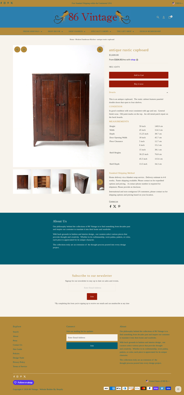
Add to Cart (139, 75)
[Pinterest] (8, 3)
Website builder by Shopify (51, 389)
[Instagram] (4, 3)
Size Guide (17, 349)
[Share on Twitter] (115, 207)
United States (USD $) (158, 381)
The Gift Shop (124, 31)
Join (92, 296)
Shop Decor (54, 31)
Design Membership (150, 31)
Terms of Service (20, 366)
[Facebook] (1, 3)
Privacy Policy (19, 362)
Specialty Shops (100, 31)
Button (58, 254)
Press (15, 340)
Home (72, 39)
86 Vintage (33, 389)
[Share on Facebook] (111, 207)
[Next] (24, 49)
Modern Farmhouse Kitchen (85, 39)
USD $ (178, 3)
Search (16, 332)
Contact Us (17, 345)
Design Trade (18, 358)
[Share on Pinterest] (119, 207)
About (15, 336)
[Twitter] (11, 3)
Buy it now (138, 84)
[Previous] (17, 49)
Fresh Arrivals (31, 31)
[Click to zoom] (100, 49)
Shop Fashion (76, 31)
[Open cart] (169, 17)
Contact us (113, 201)
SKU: (111, 67)
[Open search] (158, 17)
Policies (16, 353)
